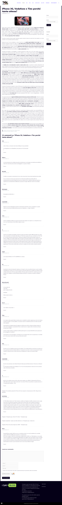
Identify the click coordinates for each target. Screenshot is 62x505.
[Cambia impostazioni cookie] (2, 503)
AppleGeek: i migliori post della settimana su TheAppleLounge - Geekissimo (20, 420)
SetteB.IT (40, 123)
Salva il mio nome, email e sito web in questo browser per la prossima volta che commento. (20, 470)
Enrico (3, 428)
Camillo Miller (4, 201)
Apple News (19, 2)
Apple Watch (37, 2)
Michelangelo (4, 189)
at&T (4, 131)
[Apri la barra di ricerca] (59, 3)
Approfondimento (54, 2)
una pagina (35, 31)
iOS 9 (33, 2)
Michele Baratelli (5, 282)
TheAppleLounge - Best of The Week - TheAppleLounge (16, 416)
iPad (29, 2)
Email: (48, 19)
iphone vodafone (10, 131)
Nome (48, 15)
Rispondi (4, 152)
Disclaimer (44, 486)
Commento (5, 130)
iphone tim (6, 131)
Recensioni (47, 2)
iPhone (23, 2)
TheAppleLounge (25, 484)
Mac (26, 2)
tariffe (16, 131)
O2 (14, 131)
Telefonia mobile (17, 130)
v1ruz (3, 215)
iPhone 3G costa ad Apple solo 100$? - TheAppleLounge (16, 424)
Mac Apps (42, 2)
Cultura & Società (9, 130)
